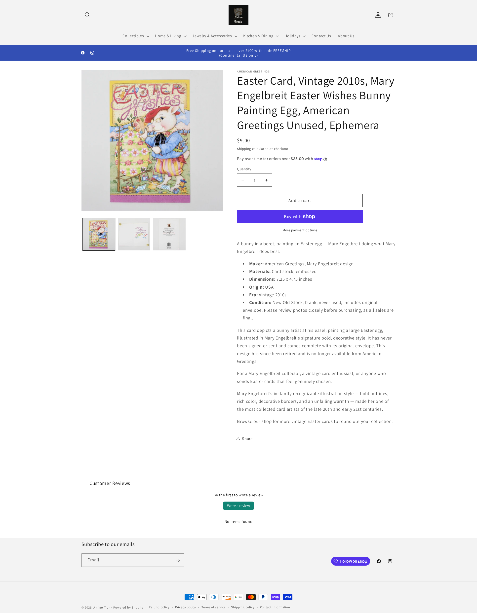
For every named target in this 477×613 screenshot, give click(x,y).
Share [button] (247, 438)
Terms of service (213, 607)
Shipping (244, 148)
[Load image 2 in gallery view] (134, 234)
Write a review (238, 505)
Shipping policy (242, 607)
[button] (87, 15)
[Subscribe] (177, 560)
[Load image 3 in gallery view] (169, 234)
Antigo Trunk (103, 607)
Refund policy (159, 607)
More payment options (300, 230)
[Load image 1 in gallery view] (99, 234)
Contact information (275, 607)
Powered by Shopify (128, 607)
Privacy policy (185, 607)
